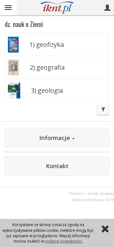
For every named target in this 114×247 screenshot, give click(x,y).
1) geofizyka (46, 44)
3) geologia (47, 90)
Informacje (55, 138)
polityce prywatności (63, 241)
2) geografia (47, 67)
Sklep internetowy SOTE (93, 199)
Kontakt (57, 166)
